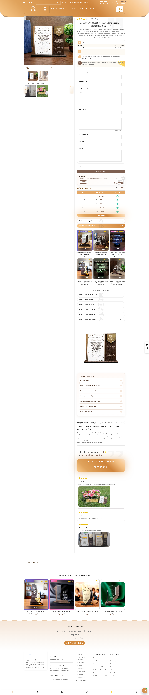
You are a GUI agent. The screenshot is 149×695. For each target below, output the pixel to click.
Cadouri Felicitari (80, 671)
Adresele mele (114, 670)
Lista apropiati (114, 661)
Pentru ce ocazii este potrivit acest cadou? (91, 385)
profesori (70, 11)
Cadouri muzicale (80, 677)
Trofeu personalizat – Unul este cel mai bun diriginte (62, 612)
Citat (80, 116)
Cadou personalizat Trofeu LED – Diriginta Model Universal (101, 282)
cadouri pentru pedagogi (38, 567)
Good (104, 466)
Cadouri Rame (79, 674)
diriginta (61, 11)
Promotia (81, 141)
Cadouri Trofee (80, 662)
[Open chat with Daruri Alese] (144, 690)
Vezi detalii (88, 58)
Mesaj (80, 92)
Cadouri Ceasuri (80, 668)
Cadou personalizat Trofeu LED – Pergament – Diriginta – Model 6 (117, 254)
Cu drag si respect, (83, 134)
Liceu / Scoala (82, 109)
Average (101, 466)
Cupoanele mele (114, 667)
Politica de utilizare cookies (100, 670)
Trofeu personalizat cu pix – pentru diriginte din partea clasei (85, 282)
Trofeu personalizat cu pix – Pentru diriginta (113, 612)
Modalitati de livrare (98, 661)
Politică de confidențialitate (100, 676)
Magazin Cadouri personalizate (80, 658)
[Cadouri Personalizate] (94, 496)
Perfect (107, 466)
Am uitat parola (114, 676)
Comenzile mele (114, 664)
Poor (94, 466)
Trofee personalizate (119, 45)
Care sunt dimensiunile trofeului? (88, 406)
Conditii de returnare (98, 664)
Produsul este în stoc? (86, 411)
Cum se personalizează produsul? (88, 396)
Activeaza (83, 182)
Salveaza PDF (102, 215)
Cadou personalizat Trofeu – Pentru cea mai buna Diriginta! (84, 254)
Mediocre (98, 466)
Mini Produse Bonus (81, 680)
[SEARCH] (58, 3)
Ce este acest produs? (86, 380)
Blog (94, 658)
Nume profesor (83, 81)
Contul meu (113, 658)
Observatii (81, 148)
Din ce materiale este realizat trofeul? (89, 390)
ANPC (94, 673)
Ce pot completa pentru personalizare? (90, 401)
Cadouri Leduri (79, 665)
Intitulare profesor (83, 71)
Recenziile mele (114, 673)
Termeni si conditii (98, 667)
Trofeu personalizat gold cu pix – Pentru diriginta (87, 612)
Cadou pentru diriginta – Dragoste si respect (101, 253)
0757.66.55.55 (75, 642)
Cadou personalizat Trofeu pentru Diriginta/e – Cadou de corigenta (117, 282)
